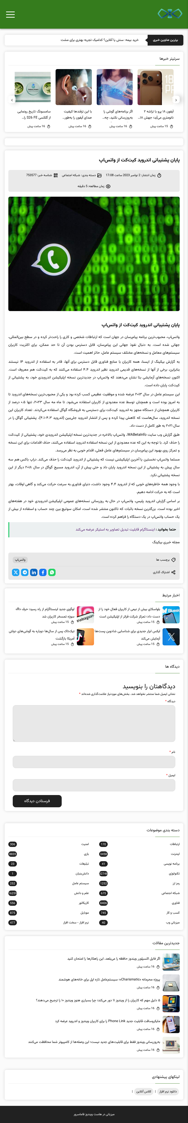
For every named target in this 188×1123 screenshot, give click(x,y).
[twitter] (15, 572)
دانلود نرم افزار (168, 1091)
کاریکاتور (49, 903)
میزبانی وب (141, 922)
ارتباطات (140, 844)
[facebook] (43, 572)
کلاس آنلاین (143, 1091)
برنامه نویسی (141, 863)
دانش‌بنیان (50, 873)
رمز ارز (140, 883)
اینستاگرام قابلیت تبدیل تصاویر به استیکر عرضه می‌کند (115, 529)
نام (172, 752)
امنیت (49, 844)
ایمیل (170, 775)
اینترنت (140, 854)
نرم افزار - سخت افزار (49, 922)
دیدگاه (170, 701)
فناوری (140, 903)
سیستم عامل (49, 883)
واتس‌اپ (20, 559)
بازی (49, 854)
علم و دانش (48, 893)
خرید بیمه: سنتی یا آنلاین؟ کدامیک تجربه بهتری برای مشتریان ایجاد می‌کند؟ (88, 40)
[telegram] (24, 572)
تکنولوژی (139, 873)
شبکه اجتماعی (71, 175)
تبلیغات (50, 863)
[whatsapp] (52, 572)
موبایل (49, 912)
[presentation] (176, 99)
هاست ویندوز (93, 1114)
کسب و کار (140, 912)
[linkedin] (33, 572)
